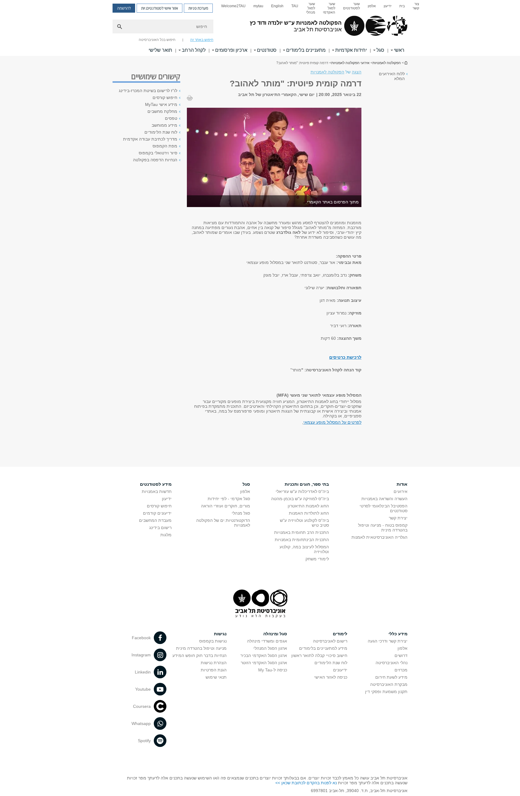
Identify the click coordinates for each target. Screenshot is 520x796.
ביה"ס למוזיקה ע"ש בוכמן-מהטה (300, 498)
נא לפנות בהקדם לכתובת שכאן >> (306, 782)
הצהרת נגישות (214, 662)
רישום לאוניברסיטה (330, 641)
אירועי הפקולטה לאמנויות (350, 63)
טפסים (171, 118)
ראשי (399, 50)
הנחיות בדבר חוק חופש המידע (199, 655)
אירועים (400, 491)
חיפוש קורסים (165, 97)
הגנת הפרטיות (214, 669)
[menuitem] (416, 8)
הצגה (356, 72)
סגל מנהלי (241, 513)
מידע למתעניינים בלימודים (323, 648)
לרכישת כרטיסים (345, 357)
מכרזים (401, 669)
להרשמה (124, 8)
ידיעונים (340, 669)
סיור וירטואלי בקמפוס (158, 152)
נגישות (220, 633)
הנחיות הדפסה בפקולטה (155, 159)
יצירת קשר (398, 518)
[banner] (260, 28)
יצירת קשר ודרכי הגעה (387, 641)
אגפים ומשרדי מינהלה (267, 641)
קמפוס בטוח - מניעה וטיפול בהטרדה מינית (382, 527)
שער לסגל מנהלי (310, 8)
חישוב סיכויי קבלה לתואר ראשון (319, 655)
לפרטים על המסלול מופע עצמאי (332, 422)
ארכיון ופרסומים (231, 50)
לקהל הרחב (194, 50)
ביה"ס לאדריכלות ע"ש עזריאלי (302, 491)
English (277, 6)
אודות (402, 484)
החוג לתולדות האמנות (309, 513)
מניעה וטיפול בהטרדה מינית (201, 648)
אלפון (372, 6)
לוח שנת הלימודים (160, 132)
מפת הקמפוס (165, 146)
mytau (258, 6)
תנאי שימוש (216, 677)
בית (402, 6)
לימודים (340, 633)
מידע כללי (397, 633)
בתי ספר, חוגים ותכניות (307, 484)
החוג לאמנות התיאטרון (308, 505)
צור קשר (416, 6)
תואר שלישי (160, 50)
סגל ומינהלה (275, 633)
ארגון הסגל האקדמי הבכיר (263, 655)
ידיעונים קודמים (157, 513)
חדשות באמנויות (157, 491)
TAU (294, 6)
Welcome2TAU (233, 6)
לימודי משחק (317, 558)
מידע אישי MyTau (161, 104)
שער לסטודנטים (351, 6)
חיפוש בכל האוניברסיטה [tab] (157, 40)
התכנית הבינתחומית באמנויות (302, 539)
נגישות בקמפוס (213, 641)
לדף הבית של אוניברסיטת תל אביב (406, 62)
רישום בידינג (160, 527)
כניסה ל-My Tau (272, 669)
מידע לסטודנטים (156, 484)
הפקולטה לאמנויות (387, 63)
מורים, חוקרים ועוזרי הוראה (225, 505)
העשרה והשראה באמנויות (384, 498)
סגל (380, 50)
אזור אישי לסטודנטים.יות (159, 8)
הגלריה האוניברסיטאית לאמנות (379, 537)
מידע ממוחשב (164, 125)
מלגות (166, 534)
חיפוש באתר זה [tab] (201, 40)
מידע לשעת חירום (391, 677)
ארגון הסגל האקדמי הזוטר (264, 662)
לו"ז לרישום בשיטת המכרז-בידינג (148, 90)
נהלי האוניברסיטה (391, 662)
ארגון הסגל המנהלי (270, 648)
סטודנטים (267, 50)
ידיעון (388, 6)
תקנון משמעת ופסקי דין (386, 691)
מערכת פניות (198, 8)
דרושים (401, 655)
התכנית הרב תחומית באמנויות (301, 532)
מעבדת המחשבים (155, 520)
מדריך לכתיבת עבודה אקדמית (150, 139)
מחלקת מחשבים (162, 111)
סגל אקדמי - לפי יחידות (229, 498)
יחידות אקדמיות (351, 50)
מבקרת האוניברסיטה (388, 684)
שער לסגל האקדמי (329, 8)
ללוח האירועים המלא (392, 76)
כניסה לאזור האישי (330, 677)
